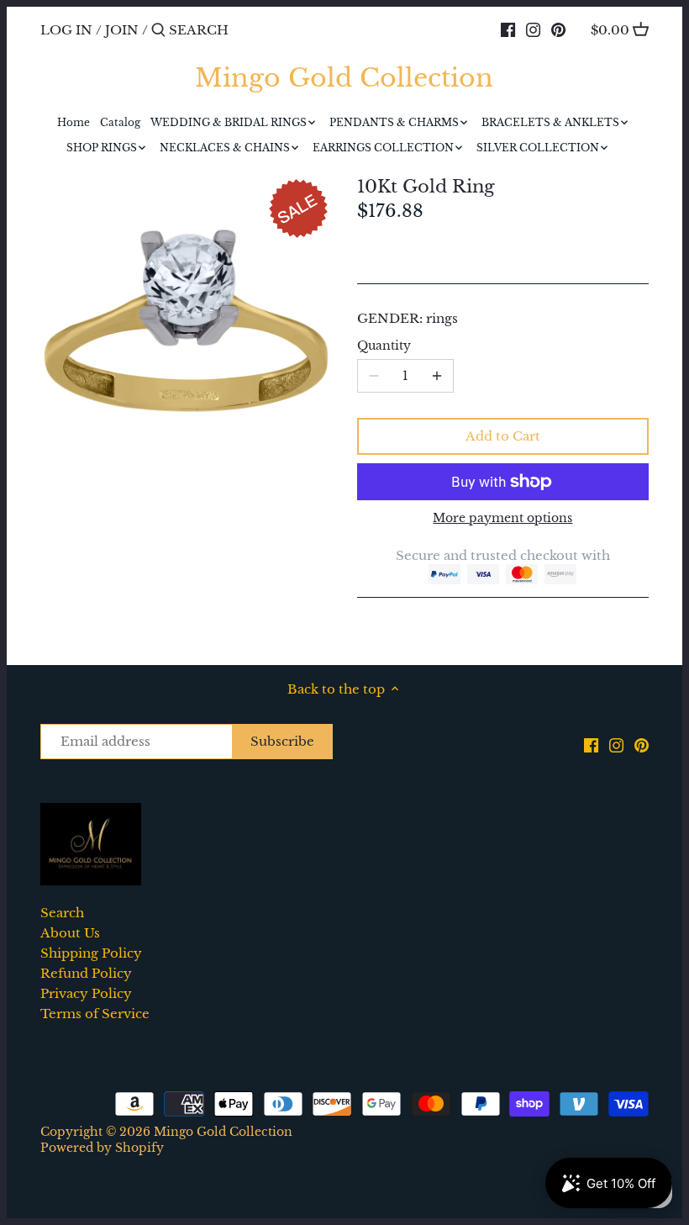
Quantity (384, 346)
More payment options (502, 518)
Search (62, 913)
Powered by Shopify (102, 1148)
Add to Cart (502, 436)
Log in (66, 30)
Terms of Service (95, 1014)
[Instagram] (533, 29)
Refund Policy (86, 973)
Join (122, 30)
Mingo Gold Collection (344, 78)
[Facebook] (508, 29)
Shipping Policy (91, 953)
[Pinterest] (558, 29)
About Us (70, 933)
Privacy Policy (86, 993)
